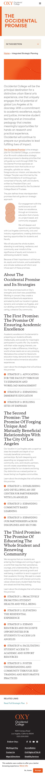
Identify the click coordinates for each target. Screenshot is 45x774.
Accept (38, 770)
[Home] (13, 3)
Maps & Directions (13, 756)
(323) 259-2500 (23, 736)
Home (7, 53)
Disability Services (32, 756)
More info (24, 765)
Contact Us (10, 752)
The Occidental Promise (14, 149)
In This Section (14, 44)
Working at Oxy (12, 748)
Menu (39, 3)
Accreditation (30, 748)
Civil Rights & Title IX (32, 752)
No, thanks (28, 770)
